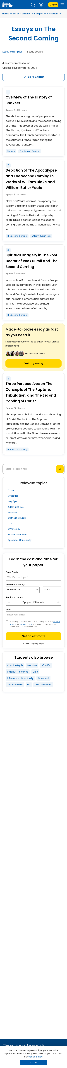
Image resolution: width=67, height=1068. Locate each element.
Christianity (54, 13)
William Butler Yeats (41, 236)
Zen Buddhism (15, 684)
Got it (33, 1062)
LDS (10, 523)
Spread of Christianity (19, 540)
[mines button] (9, 602)
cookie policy (35, 1056)
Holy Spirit (13, 501)
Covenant (43, 678)
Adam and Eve (16, 507)
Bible (35, 671)
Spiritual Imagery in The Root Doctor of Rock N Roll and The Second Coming (31, 261)
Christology (14, 528)
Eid (28, 684)
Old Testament (43, 684)
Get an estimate (33, 636)
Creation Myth (15, 665)
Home (5, 13)
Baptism (12, 512)
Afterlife (45, 665)
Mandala (32, 665)
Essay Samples (22, 13)
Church (12, 490)
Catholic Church (17, 517)
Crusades (13, 495)
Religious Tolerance (17, 671)
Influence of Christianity (20, 678)
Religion (38, 13)
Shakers (11, 151)
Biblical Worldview (17, 534)
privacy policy (26, 624)
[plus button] (58, 602)
